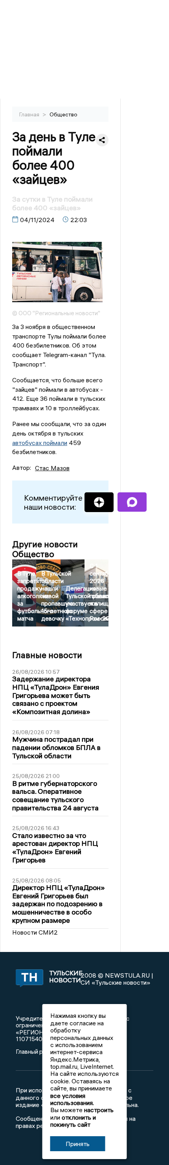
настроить (99, 1110)
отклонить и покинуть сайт (73, 1120)
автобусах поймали (39, 443)
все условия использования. (72, 1099)
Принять (78, 1144)
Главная (29, 114)
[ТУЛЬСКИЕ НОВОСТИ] (28, 978)
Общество (63, 114)
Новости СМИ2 (35, 932)
